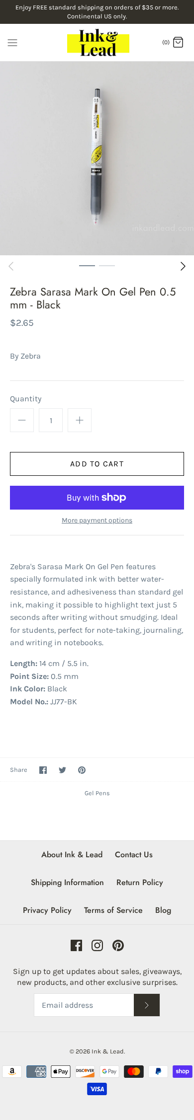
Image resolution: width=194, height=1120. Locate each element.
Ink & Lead (108, 1051)
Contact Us (134, 854)
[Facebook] (76, 945)
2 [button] (107, 265)
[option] (97, 158)
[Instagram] (97, 945)
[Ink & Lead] (97, 42)
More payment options (97, 520)
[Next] (183, 266)
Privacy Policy (47, 910)
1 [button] (87, 265)
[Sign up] (147, 1005)
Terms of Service (113, 910)
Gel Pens (97, 793)
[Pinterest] (118, 945)
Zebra (30, 356)
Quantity (25, 398)
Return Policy (139, 882)
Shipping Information (67, 882)
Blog (163, 910)
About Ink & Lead (71, 854)
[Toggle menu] (12, 41)
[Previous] (11, 266)
